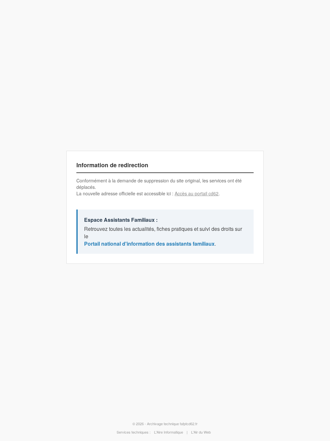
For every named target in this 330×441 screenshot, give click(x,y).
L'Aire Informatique (168, 432)
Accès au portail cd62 (196, 193)
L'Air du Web (201, 432)
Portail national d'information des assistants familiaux (149, 243)
